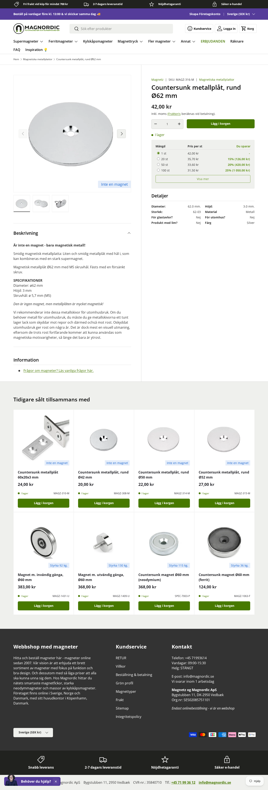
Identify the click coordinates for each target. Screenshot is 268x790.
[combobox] (121, 29)
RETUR (121, 658)
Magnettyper (126, 691)
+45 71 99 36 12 (183, 782)
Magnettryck (128, 41)
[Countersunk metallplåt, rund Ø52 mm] (224, 440)
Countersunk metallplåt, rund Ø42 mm (103, 475)
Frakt (120, 700)
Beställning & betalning (134, 674)
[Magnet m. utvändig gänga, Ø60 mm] (104, 542)
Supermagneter (25, 41)
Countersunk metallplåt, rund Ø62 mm (78, 59)
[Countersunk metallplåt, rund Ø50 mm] (164, 440)
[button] (248, 28)
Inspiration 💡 (36, 49)
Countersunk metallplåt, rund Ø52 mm (224, 475)
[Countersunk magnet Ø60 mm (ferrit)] (224, 542)
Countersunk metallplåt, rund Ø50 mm (163, 475)
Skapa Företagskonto (204, 14)
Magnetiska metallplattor (37, 59)
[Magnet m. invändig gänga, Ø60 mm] (43, 542)
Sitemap (122, 708)
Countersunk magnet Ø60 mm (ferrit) (224, 577)
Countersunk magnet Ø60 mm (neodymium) (163, 577)
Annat (186, 41)
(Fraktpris (174, 113)
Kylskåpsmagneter (98, 41)
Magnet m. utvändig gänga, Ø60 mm (101, 577)
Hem (16, 59)
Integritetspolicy (128, 716)
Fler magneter (159, 41)
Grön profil (124, 683)
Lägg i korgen (220, 123)
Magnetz (157, 80)
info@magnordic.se (215, 782)
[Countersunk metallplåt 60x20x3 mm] (43, 440)
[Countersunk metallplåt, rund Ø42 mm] (104, 440)
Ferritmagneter (61, 41)
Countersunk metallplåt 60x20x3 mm (38, 475)
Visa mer (203, 179)
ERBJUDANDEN (213, 41)
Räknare (237, 41)
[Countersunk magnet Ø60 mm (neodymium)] (164, 542)
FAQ (16, 49)
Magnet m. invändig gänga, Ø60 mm (40, 577)
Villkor (121, 666)
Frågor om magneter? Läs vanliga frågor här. (58, 370)
